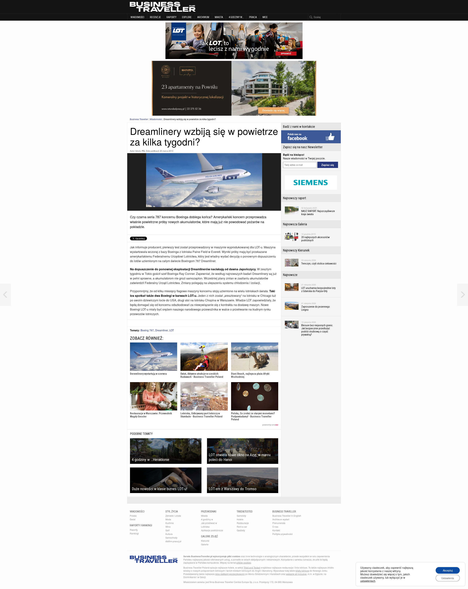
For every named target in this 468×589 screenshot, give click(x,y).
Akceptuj (448, 570)
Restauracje (243, 522)
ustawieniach (367, 580)
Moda (168, 519)
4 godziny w (207, 519)
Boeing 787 (147, 330)
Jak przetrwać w (209, 522)
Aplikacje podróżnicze (212, 530)
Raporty (171, 17)
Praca (253, 17)
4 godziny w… (236, 17)
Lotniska (205, 526)
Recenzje (155, 17)
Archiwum (203, 17)
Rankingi (134, 533)
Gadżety (241, 530)
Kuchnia (169, 522)
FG (143, 150)
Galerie (204, 544)
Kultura (169, 533)
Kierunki (205, 540)
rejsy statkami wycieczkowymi (230, 573)
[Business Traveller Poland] (163, 7)
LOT (171, 330)
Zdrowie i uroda (173, 515)
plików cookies (243, 562)
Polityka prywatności (282, 533)
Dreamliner (161, 330)
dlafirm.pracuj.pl (173, 541)
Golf (167, 530)
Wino (168, 526)
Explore (187, 17)
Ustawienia (447, 578)
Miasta (219, 17)
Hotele (240, 519)
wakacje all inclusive (296, 573)
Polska (133, 515)
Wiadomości (137, 17)
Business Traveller (139, 119)
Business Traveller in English (286, 515)
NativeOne (204, 425)
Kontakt (276, 530)
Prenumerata (278, 522)
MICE (265, 17)
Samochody (171, 537)
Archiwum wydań (280, 519)
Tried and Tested (252, 567)
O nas (275, 526)
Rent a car (242, 526)
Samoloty (241, 515)
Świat (132, 519)
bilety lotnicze (302, 570)
